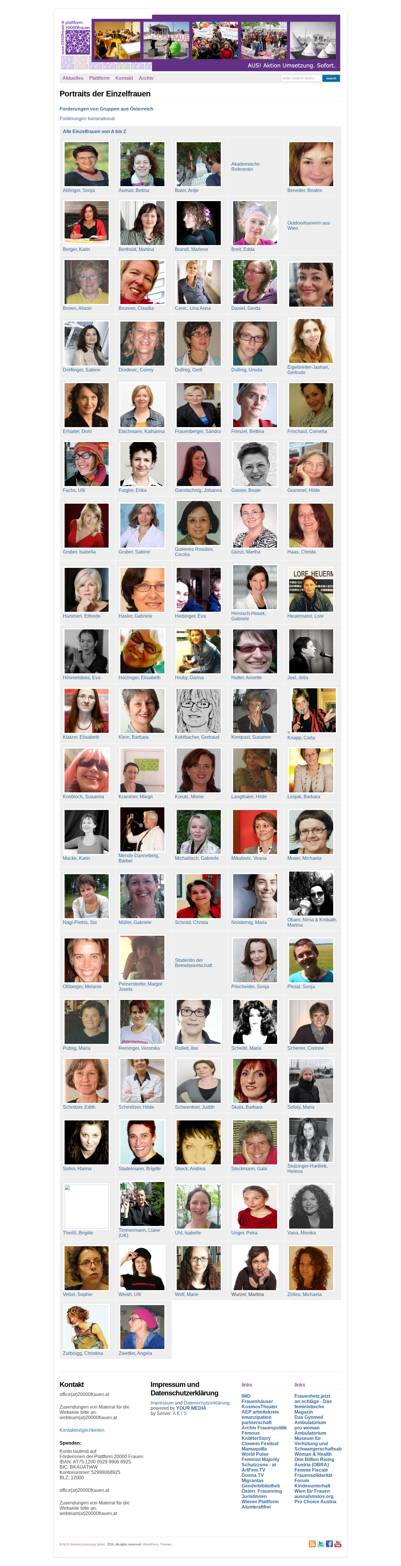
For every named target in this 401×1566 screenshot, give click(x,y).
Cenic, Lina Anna (193, 308)
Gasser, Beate (246, 490)
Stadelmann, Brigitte (140, 1168)
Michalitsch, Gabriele (197, 858)
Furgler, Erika (132, 490)
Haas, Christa (301, 551)
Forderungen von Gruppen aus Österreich (106, 108)
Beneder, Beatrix (304, 190)
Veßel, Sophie (77, 1294)
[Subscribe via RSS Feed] (312, 1543)
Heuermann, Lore (305, 616)
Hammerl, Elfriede (81, 616)
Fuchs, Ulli (74, 490)
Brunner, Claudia (136, 308)
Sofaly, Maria (300, 1107)
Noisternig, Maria (249, 922)
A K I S (180, 1413)
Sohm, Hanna (77, 1168)
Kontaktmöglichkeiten (82, 1430)
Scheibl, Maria (246, 1048)
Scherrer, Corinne (305, 1048)
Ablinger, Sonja (79, 190)
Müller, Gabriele (135, 922)
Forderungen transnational (87, 118)
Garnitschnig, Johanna (198, 490)
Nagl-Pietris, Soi (80, 922)
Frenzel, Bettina (247, 431)
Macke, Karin (76, 858)
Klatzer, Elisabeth (81, 737)
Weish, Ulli (130, 1294)
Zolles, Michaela (304, 1294)
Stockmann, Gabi (249, 1168)
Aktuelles (73, 78)
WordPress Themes (157, 1544)
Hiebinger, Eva (190, 616)
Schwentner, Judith (195, 1107)
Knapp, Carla (301, 737)
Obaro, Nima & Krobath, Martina (312, 922)
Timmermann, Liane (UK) (139, 1233)
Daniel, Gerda (245, 308)
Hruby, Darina (189, 677)
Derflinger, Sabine (81, 369)
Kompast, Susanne (251, 737)
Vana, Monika (301, 1232)
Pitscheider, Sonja (250, 986)
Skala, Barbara (246, 1107)
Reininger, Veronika (139, 1048)
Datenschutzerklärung (207, 1402)
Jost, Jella (297, 677)
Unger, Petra (244, 1232)
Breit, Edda (243, 249)
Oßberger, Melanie (82, 986)
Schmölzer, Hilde (136, 1107)
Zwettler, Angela (135, 1353)
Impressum (163, 1402)
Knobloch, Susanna (83, 796)
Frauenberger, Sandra (198, 431)
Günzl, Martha (245, 551)
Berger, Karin (76, 249)
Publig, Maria (76, 1048)
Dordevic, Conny (136, 369)
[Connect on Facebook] (329, 1543)
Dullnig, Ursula (246, 369)
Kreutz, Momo (189, 796)
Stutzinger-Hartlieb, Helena (307, 1169)
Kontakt (124, 78)
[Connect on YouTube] (337, 1543)
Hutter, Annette (246, 677)
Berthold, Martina (136, 249)
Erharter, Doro (77, 431)
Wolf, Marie (186, 1294)
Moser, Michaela (304, 858)
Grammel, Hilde (303, 490)
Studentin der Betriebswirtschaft (193, 963)
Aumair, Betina (134, 190)
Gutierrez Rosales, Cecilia (194, 552)
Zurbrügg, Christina (83, 1353)
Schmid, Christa (191, 922)
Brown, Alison (77, 308)
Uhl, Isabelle (188, 1232)
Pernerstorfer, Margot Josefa (140, 986)
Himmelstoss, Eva (81, 677)
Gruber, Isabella (79, 551)
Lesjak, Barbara (303, 796)
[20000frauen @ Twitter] (320, 1543)
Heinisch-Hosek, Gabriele (248, 616)
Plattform (99, 78)
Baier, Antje (187, 190)
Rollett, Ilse (186, 1048)
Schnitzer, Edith (79, 1107)
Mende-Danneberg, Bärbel (139, 858)
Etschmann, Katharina (142, 431)
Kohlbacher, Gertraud (197, 737)
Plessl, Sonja (301, 986)
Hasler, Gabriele (135, 616)
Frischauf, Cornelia (307, 431)
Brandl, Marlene (191, 249)
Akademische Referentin (245, 167)
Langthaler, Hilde (249, 796)
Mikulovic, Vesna (249, 858)
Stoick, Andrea (190, 1168)
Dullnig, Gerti (188, 369)
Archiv (146, 78)
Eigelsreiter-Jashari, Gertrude (308, 370)
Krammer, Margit (136, 796)
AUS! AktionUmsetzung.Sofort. (84, 1544)
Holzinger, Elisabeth (140, 677)
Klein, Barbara (134, 737)
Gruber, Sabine (134, 551)
